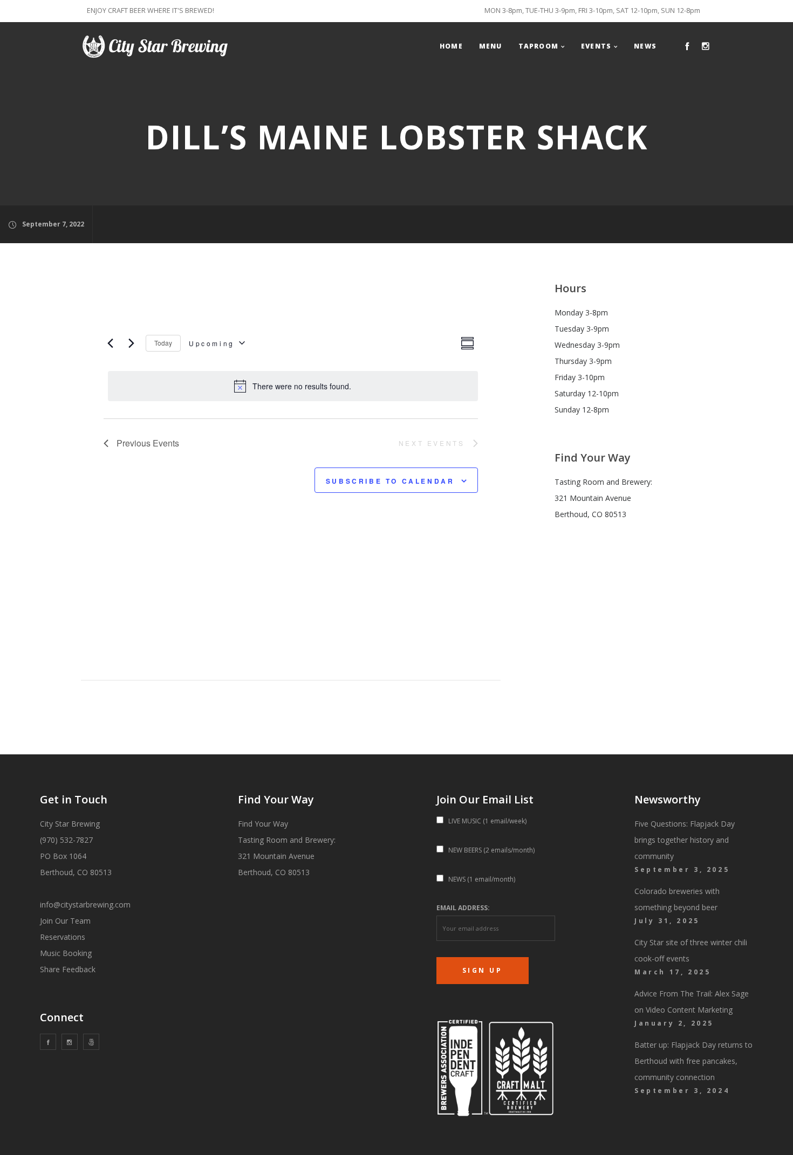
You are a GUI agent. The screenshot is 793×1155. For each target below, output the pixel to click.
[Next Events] (131, 342)
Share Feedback (67, 969)
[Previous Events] (110, 342)
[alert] (293, 386)
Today (163, 342)
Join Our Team (65, 921)
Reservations (62, 937)
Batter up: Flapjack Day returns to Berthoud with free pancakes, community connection (693, 1061)
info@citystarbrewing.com (85, 904)
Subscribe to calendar (390, 481)
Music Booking (66, 953)
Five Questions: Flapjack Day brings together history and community (684, 840)
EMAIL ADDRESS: (463, 907)
